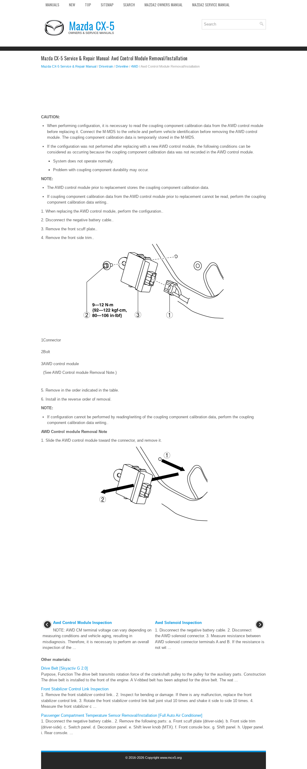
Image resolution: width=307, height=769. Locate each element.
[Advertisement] (153, 93)
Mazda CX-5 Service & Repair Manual (68, 66)
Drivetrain (106, 66)
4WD (134, 66)
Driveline (122, 66)
